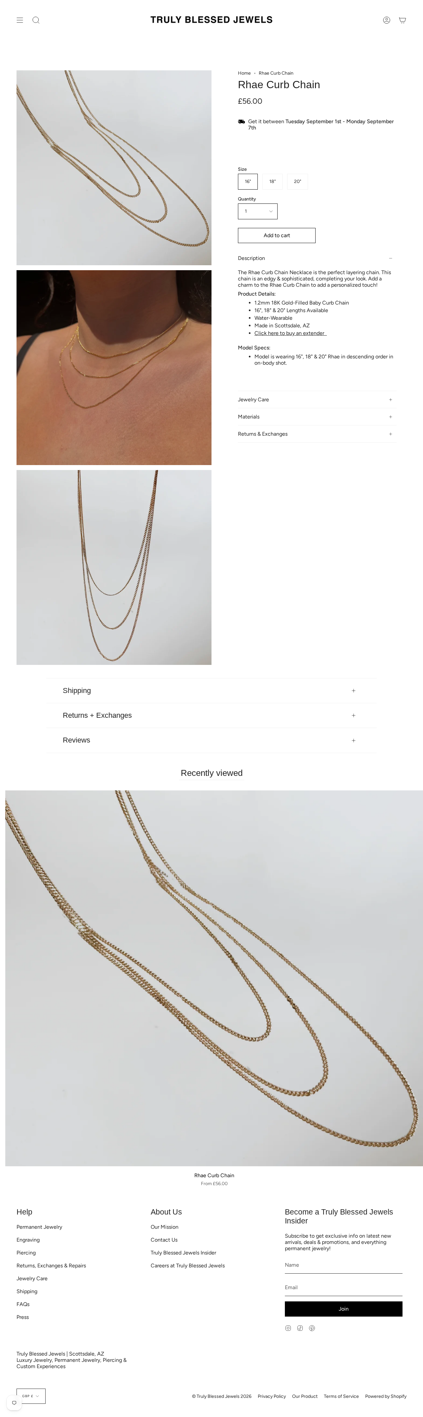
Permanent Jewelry (39, 1227)
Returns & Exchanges (263, 434)
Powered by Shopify (385, 1396)
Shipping (77, 690)
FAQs (23, 1304)
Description (251, 258)
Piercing (26, 1253)
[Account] (387, 20)
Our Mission (164, 1227)
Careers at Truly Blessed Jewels (188, 1265)
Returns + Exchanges (97, 715)
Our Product (305, 1396)
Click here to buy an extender (290, 333)
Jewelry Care (253, 399)
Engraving (28, 1240)
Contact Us (164, 1240)
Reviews (76, 740)
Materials (248, 417)
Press (23, 1317)
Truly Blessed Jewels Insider (183, 1253)
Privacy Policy (272, 1396)
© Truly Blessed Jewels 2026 (221, 1396)
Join (344, 1309)
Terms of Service (341, 1396)
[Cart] (402, 20)
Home (244, 73)
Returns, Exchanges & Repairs (51, 1265)
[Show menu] (20, 20)
